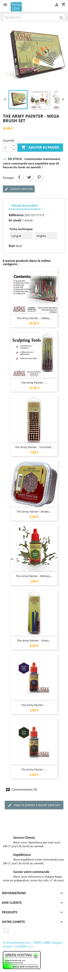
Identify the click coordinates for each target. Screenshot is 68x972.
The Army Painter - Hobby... (34, 318)
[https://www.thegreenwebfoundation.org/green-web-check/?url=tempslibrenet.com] (22, 960)
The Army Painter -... (34, 382)
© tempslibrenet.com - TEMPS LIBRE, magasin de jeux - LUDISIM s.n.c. (33, 944)
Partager (19, 177)
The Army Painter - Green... (34, 640)
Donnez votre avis (21, 189)
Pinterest (39, 177)
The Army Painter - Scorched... (34, 447)
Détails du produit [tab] (25, 205)
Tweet (29, 177)
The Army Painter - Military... (34, 576)
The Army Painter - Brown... (34, 511)
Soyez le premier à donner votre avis (36, 805)
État (12, 246)
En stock (15, 220)
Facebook (6, 931)
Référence (16, 215)
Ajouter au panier (40, 147)
